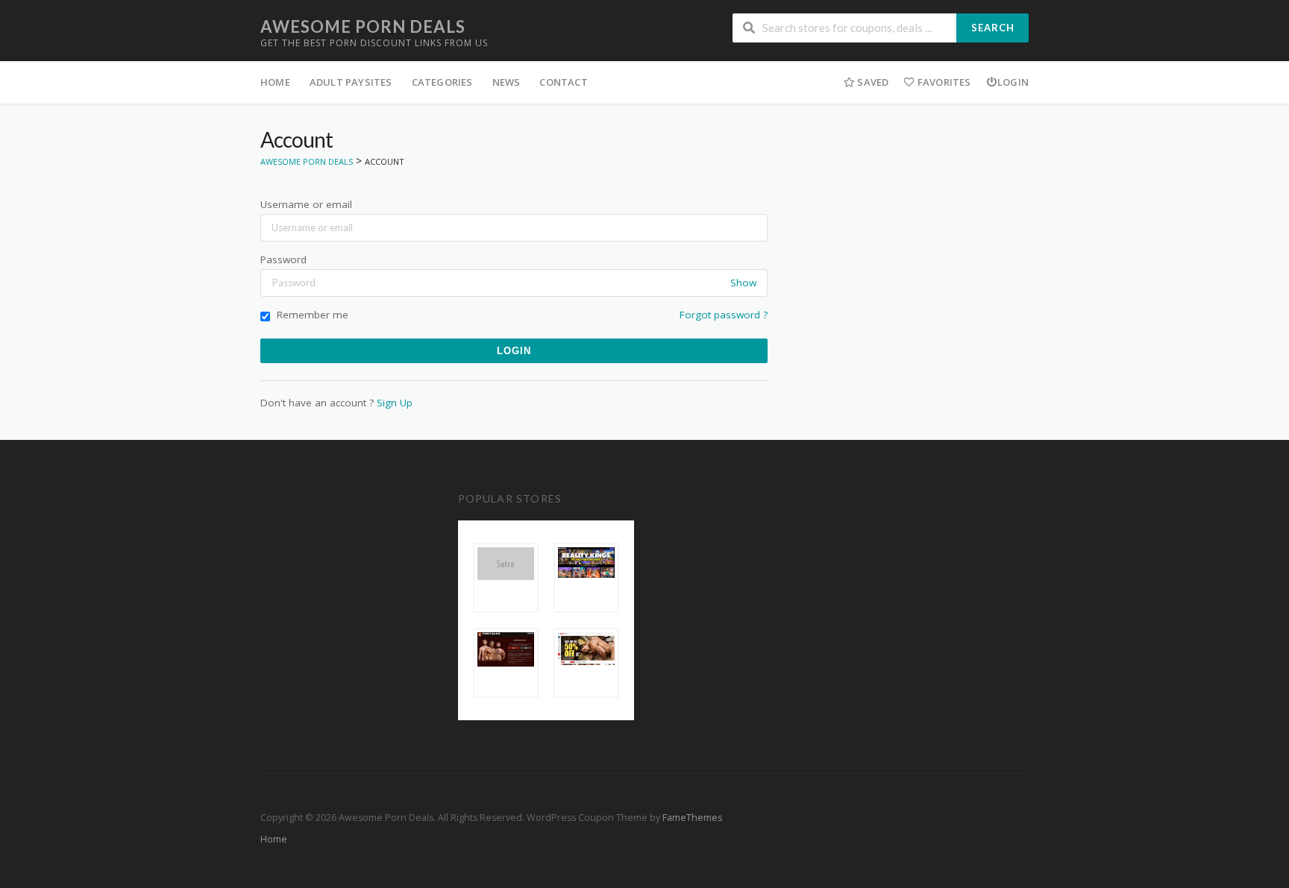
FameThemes (692, 817)
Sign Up (395, 402)
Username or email (306, 204)
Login (1013, 82)
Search (992, 28)
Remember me (311, 314)
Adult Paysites (351, 82)
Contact (563, 82)
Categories (442, 82)
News (506, 82)
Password (283, 259)
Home (275, 82)
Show (743, 282)
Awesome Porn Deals (362, 26)
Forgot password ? (724, 314)
